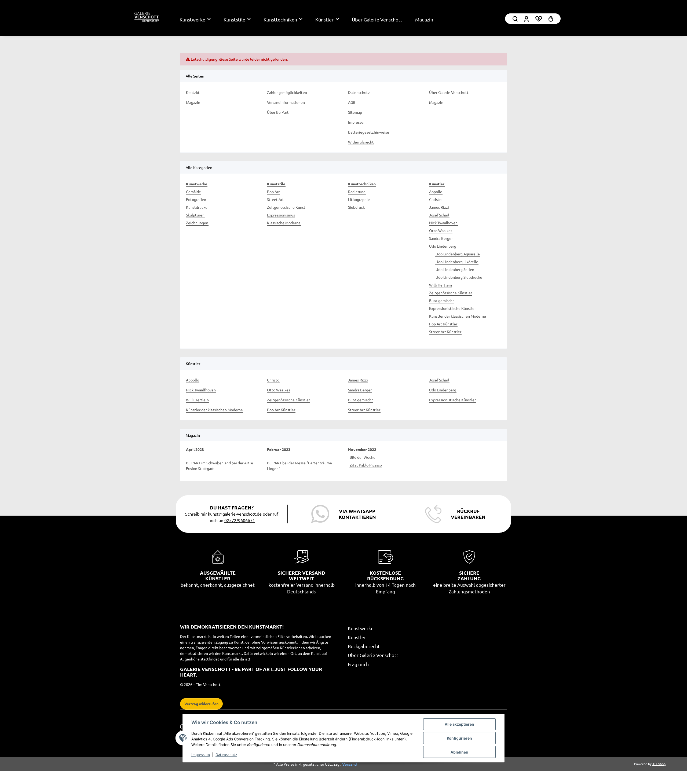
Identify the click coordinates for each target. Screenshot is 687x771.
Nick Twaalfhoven (201, 389)
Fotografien (196, 199)
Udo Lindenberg (442, 246)
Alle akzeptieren (459, 724)
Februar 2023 (278, 449)
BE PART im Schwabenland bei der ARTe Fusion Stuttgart (219, 465)
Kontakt (193, 92)
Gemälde (193, 191)
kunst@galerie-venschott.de (235, 513)
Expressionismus (281, 214)
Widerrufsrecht (361, 141)
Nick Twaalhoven (443, 222)
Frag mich (358, 664)
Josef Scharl (439, 214)
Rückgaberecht (364, 646)
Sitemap (355, 112)
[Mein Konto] (515, 18)
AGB (351, 102)
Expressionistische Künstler (452, 308)
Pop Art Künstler (443, 323)
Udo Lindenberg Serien (455, 269)
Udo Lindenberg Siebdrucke (459, 277)
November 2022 (362, 449)
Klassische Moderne (284, 222)
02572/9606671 (239, 520)
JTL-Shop (659, 764)
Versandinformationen (286, 102)
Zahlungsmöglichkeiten (287, 92)
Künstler (357, 637)
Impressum (200, 754)
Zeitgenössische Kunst (286, 207)
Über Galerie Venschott (377, 19)
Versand (349, 764)
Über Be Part (278, 112)
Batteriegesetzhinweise (368, 132)
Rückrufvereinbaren (468, 514)
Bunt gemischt (441, 300)
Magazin (424, 19)
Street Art (275, 199)
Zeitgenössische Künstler (450, 292)
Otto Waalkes (440, 230)
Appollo (435, 191)
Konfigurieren (459, 738)
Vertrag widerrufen (201, 703)
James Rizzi (439, 207)
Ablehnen (459, 752)
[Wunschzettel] (538, 18)
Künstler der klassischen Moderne (457, 316)
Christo (435, 199)
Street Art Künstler (445, 331)
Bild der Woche (362, 457)
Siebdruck (356, 207)
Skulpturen (195, 214)
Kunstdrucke (196, 207)
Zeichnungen (197, 222)
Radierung (357, 191)
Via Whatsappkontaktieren (357, 514)
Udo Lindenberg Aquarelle (458, 253)
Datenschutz (226, 754)
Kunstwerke (361, 628)
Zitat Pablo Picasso (366, 464)
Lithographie (359, 199)
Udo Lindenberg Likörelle (457, 261)
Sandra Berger (441, 238)
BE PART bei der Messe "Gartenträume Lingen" (299, 465)
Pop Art (273, 191)
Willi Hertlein (440, 284)
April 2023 (195, 449)
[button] (526, 18)
